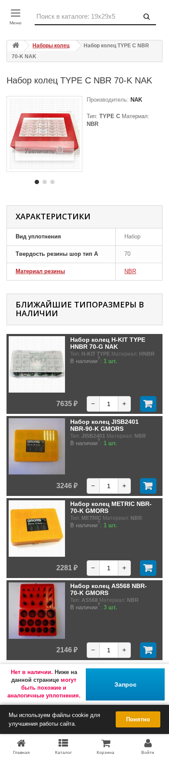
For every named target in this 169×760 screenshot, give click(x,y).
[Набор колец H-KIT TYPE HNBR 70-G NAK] (37, 364)
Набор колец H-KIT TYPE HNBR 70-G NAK (107, 343)
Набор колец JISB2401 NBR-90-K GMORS (104, 425)
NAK (135, 99)
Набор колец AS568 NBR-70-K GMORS (108, 589)
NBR (130, 271)
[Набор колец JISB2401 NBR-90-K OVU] (37, 446)
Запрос (125, 684)
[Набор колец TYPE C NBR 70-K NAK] (37, 182)
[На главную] (15, 45)
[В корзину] (148, 404)
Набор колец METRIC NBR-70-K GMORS (111, 507)
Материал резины (40, 271)
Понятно (138, 719)
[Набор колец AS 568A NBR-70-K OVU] (37, 610)
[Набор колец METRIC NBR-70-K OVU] (37, 528)
